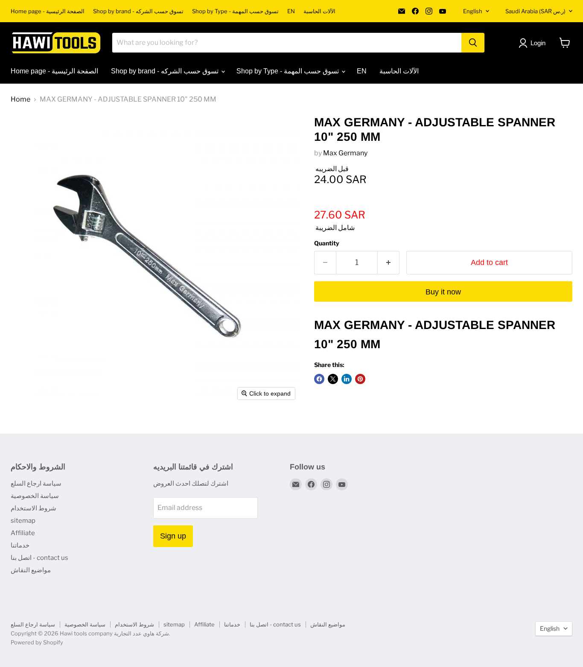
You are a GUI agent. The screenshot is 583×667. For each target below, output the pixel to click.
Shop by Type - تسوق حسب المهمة (235, 11)
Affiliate (23, 533)
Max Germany (345, 153)
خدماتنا (20, 545)
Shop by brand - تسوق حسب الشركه (138, 11)
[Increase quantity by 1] (388, 262)
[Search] (472, 42)
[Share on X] (333, 379)
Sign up (173, 536)
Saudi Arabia (535, 11)
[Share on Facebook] (319, 379)
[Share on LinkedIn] (346, 379)
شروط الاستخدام (33, 508)
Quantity (326, 243)
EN (291, 11)
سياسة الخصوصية (35, 496)
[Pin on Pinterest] (360, 379)
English (472, 11)
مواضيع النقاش (31, 570)
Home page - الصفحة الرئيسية (48, 11)
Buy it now (443, 292)
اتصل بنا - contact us (39, 558)
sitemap (23, 520)
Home (20, 99)
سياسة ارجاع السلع (36, 483)
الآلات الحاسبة (319, 11)
